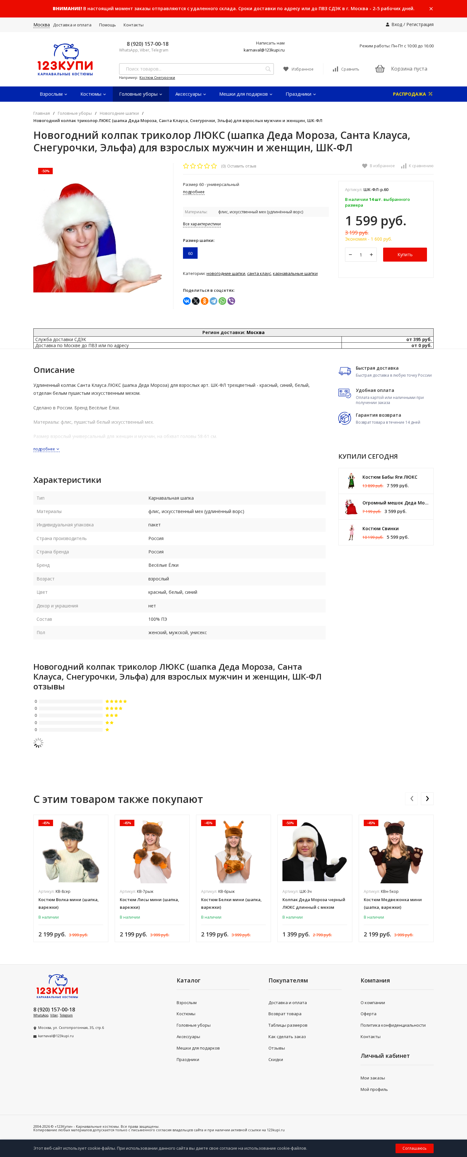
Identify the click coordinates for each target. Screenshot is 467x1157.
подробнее (44, 449)
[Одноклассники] (204, 301)
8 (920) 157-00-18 (147, 43)
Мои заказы (373, 1078)
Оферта (368, 1014)
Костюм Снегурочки (157, 77)
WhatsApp (40, 1015)
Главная (41, 113)
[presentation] (411, 798)
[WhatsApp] (222, 301)
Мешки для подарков (244, 94)
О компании (373, 1002)
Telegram (66, 1015)
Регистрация (420, 24)
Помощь (107, 25)
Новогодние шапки (119, 113)
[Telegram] (213, 301)
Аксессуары (189, 94)
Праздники (299, 94)
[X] (196, 301)
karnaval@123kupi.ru (264, 50)
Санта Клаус (259, 273)
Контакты (134, 25)
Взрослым (52, 94)
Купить (405, 254)
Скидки (275, 1059)
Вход (396, 24)
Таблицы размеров (288, 1025)
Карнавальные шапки (295, 273)
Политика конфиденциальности (393, 1025)
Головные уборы (139, 94)
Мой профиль (374, 1089)
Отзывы (276, 1048)
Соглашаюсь (415, 1148)
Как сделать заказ (287, 1036)
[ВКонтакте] (187, 301)
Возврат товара (284, 1014)
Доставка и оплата (72, 25)
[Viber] (231, 301)
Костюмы (91, 94)
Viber (54, 1015)
